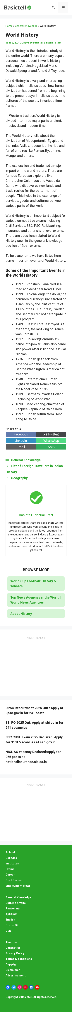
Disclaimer (13, 970)
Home (9, 25)
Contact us (13, 947)
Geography (19, 478)
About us (12, 942)
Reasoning (13, 908)
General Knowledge (26, 25)
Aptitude (11, 914)
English (10, 919)
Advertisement (16, 975)
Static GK (12, 925)
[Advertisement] (36, 663)
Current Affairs (16, 903)
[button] (53, 7)
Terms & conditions (19, 959)
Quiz (8, 930)
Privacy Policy (15, 953)
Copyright (12, 964)
